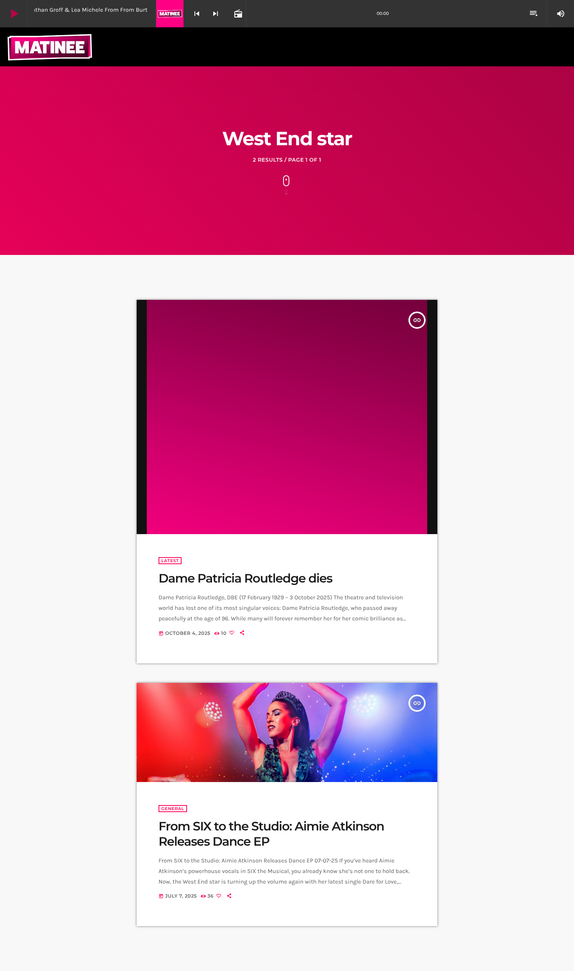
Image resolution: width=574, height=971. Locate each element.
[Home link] (50, 46)
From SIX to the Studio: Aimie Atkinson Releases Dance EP (271, 834)
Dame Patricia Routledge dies (245, 578)
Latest (170, 560)
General (172, 808)
